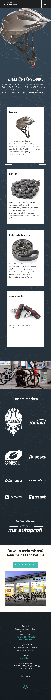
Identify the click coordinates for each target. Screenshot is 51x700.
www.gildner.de (25, 658)
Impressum (25, 676)
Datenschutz (25, 679)
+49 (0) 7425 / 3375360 (25, 637)
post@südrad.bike (25, 639)
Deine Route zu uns (25, 565)
